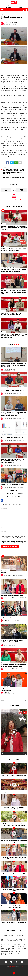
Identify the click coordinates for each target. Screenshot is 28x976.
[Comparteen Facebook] (7, 162)
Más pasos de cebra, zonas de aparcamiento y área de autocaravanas (14, 923)
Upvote (6, 190)
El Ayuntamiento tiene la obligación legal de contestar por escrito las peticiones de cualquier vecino (13, 665)
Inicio (2, 969)
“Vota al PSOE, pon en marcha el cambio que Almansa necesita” (14, 776)
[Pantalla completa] (25, 754)
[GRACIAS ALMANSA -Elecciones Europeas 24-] (14, 428)
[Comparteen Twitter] (12, 162)
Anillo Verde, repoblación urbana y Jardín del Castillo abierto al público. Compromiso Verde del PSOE (14, 824)
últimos (8, 7)
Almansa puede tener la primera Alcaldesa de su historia (14, 792)
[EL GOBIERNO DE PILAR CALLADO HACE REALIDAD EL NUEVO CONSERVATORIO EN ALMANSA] (14, 239)
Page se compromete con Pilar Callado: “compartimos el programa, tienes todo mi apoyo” (14, 906)
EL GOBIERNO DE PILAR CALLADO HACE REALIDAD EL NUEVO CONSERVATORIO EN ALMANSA (13, 249)
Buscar (25, 700)
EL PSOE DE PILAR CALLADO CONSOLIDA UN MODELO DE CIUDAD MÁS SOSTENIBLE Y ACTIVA (14, 270)
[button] (14, 732)
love (22, 966)
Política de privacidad (22, 969)
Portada (3, 223)
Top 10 (21, 7)
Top (2, 210)
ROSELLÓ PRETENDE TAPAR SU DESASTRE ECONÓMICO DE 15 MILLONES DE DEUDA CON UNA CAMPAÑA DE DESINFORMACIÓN (14, 365)
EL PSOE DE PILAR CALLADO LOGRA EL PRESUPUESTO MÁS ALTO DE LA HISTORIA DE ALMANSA (14, 314)
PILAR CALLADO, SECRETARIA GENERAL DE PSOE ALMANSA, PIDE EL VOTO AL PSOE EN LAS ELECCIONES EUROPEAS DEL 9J (12, 461)
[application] (14, 732)
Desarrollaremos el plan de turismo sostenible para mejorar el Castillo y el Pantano (14, 808)
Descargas (3, 572)
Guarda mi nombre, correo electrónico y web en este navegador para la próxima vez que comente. (13, 537)
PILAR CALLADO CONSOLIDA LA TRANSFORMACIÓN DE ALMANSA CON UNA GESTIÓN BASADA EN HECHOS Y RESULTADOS (14, 228)
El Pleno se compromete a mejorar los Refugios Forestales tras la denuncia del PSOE (12, 641)
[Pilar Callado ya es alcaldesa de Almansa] (14, 608)
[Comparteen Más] (20, 162)
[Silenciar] (23, 754)
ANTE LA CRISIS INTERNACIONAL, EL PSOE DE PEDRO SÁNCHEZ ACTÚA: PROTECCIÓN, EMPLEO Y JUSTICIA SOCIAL (13, 292)
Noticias (17, 344)
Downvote (21, 190)
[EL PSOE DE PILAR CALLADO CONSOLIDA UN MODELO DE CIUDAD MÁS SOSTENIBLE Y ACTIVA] (14, 260)
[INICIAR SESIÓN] (26, 9)
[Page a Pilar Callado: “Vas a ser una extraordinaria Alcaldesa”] (14, 882)
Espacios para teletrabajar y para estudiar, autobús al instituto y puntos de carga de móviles (14, 858)
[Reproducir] (2, 754)
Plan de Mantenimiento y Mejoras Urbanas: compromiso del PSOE (14, 841)
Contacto (7, 969)
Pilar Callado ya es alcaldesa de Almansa (10, 617)
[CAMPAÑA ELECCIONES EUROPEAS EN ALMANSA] (14, 475)
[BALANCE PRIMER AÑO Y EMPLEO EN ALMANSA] (14, 379)
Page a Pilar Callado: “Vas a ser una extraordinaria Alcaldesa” (14, 889)
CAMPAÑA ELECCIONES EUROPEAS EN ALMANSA (12, 484)
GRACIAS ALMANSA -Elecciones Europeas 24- (12, 437)
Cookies (13, 969)
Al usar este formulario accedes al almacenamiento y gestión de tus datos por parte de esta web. (13, 542)
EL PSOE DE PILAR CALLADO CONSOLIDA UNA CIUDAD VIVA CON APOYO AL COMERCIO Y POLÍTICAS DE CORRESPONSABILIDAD (14, 336)
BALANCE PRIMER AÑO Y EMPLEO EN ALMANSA (12, 390)
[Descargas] (14, 563)
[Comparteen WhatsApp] (16, 162)
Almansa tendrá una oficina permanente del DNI (12, 595)
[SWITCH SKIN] (24, 9)
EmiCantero (12, 966)
